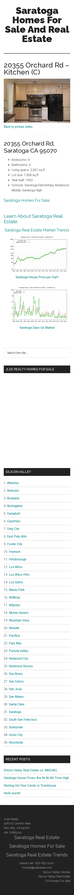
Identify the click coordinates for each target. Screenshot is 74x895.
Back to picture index (18, 127)
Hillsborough (17, 559)
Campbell (13, 513)
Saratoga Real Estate (37, 837)
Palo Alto (15, 643)
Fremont (14, 552)
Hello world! (12, 793)
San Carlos (16, 681)
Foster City (14, 544)
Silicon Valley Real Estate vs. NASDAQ (30, 770)
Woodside (16, 742)
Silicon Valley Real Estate (54, 876)
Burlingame (14, 506)
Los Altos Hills (19, 574)
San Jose (15, 689)
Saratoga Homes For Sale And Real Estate (37, 24)
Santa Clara (16, 704)
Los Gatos (16, 582)
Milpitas (14, 605)
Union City (16, 735)
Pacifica (14, 635)
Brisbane (13, 498)
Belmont (13, 491)
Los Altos (15, 567)
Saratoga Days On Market (37, 328)
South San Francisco (23, 719)
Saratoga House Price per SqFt (37, 277)
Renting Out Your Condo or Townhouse (30, 785)
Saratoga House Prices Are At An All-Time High (36, 778)
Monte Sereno (18, 613)
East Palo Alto (17, 536)
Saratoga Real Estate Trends (37, 855)
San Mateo (16, 697)
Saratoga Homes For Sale (27, 200)
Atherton (13, 483)
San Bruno (16, 674)
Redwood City (18, 658)
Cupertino (13, 521)
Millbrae (14, 597)
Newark (14, 628)
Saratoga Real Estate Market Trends (37, 230)
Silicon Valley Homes (56, 872)
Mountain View (19, 620)
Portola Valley (18, 651)
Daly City (13, 529)
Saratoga (15, 712)
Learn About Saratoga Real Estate (33, 219)
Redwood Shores (21, 666)
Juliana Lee (26, 863)
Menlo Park (17, 590)
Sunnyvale (16, 727)
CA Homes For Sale (57, 880)
